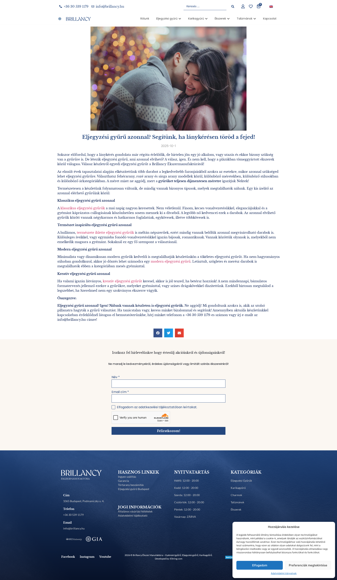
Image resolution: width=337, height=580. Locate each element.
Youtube (105, 557)
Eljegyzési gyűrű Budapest (133, 489)
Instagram (87, 557)
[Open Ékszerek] (228, 19)
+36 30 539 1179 (73, 514)
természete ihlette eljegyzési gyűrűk (105, 232)
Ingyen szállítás (127, 476)
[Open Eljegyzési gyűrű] (179, 19)
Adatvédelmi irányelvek (284, 573)
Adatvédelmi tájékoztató (132, 515)
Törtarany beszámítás (131, 484)
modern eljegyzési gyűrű (171, 261)
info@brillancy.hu (74, 528)
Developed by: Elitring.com (168, 558)
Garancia (123, 480)
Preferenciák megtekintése (308, 565)
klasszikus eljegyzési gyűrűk (82, 208)
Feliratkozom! (168, 431)
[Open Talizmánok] (254, 19)
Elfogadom (259, 565)
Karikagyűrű (238, 487)
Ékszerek (236, 509)
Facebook (68, 557)
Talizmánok (237, 502)
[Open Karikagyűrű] (206, 19)
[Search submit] (232, 6)
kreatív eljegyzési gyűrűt (122, 281)
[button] (157, 333)
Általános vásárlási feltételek (135, 511)
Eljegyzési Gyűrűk (241, 480)
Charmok (236, 495)
